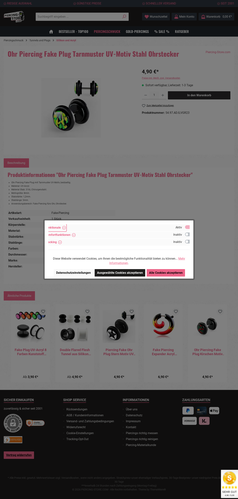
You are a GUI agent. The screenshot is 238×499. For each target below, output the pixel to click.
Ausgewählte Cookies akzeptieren (120, 272)
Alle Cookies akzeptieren (166, 272)
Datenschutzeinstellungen (73, 272)
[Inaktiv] (189, 234)
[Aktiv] (189, 227)
